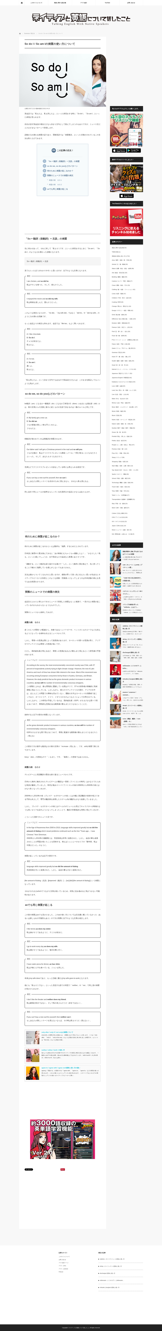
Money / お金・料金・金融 (120, 403)
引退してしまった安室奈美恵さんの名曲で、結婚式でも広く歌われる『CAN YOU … (132, 586)
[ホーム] (21, 3)
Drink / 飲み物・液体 (118, 314)
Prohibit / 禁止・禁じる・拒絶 (120, 436)
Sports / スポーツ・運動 (119, 474)
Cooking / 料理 (116, 302)
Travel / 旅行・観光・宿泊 (119, 487)
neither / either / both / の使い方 (53, 1050)
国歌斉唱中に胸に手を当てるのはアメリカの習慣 (133, 553)
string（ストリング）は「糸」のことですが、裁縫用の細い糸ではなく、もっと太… (133, 647)
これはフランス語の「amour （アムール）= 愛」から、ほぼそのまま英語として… (133, 700)
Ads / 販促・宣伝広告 (118, 273)
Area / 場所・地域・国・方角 (120, 260)
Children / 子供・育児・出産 (120, 298)
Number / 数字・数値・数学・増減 (122, 428)
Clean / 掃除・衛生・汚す (119, 285)
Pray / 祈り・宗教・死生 (119, 453)
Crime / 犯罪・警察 (117, 294)
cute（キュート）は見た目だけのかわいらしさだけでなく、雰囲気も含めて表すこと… (132, 573)
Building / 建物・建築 (118, 277)
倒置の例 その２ (55, 184)
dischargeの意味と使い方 (131, 652)
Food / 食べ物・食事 (118, 335)
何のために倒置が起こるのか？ (60, 171)
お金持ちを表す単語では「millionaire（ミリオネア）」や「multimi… (132, 672)
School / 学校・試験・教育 (120, 478)
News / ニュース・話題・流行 (120, 530)
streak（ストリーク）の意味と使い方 (132, 707)
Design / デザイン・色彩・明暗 (121, 310)
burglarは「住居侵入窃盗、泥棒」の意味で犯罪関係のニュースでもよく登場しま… (132, 687)
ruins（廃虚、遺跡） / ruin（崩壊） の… (131, 720)
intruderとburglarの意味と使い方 (133, 680)
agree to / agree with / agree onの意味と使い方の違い (61, 1068)
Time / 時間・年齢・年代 (119, 491)
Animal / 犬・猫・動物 (118, 264)
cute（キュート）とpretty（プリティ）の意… (132, 566)
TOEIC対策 (115, 252)
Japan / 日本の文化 (117, 525)
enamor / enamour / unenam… (129, 693)
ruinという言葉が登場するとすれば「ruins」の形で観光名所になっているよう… (132, 727)
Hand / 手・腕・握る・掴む (120, 356)
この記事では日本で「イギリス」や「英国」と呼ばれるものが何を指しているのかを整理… (132, 599)
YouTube (107, 3)
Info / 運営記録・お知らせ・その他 (122, 534)
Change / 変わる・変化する (120, 306)
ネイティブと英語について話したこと (79, 1327)
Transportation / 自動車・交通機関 (122, 499)
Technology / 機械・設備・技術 (121, 482)
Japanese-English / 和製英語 (120, 377)
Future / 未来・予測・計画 (119, 344)
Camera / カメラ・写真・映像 (121, 281)
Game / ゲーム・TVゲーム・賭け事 (122, 348)
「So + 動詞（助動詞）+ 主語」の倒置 (63, 161)
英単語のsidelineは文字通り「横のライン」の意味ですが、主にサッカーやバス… (132, 634)
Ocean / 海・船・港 (117, 432)
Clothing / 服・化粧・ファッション (122, 289)
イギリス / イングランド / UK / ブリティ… (132, 592)
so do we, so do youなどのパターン (62, 166)
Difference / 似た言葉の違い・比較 (122, 319)
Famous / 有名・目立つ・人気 (121, 327)
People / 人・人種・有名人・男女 (122, 445)
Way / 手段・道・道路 (118, 503)
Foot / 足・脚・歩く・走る (119, 331)
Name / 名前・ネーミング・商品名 (122, 419)
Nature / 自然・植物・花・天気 (121, 424)
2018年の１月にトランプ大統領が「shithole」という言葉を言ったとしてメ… (132, 612)
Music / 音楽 (115, 415)
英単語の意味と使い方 (118, 256)
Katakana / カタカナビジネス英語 (122, 382)
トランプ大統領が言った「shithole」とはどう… (130, 606)
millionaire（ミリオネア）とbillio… (132, 667)
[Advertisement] (63, 214)
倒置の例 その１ (55, 180)
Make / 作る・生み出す (118, 398)
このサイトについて (36, 3)
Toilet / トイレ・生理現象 (119, 495)
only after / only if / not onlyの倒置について (57, 1032)
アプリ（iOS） (63, 1265)
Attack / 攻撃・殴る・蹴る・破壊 (121, 268)
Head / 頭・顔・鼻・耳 (118, 365)
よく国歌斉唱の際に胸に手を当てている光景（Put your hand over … (132, 558)
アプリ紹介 (83, 3)
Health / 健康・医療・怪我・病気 (121, 361)
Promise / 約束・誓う (118, 449)
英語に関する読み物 (60, 3)
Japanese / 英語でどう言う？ (120, 373)
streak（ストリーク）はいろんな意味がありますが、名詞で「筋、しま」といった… (133, 713)
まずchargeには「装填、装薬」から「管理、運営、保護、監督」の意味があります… (132, 658)
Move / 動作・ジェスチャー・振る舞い (123, 407)
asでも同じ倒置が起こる (57, 189)
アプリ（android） (64, 1268)
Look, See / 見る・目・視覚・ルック (122, 390)
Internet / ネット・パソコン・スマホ (122, 369)
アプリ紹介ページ (63, 1262)
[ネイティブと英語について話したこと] (81, 27)
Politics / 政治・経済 (118, 440)
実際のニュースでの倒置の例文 (60, 175)
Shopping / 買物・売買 (118, 461)
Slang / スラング (117, 457)
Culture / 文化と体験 (118, 513)
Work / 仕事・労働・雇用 (119, 508)
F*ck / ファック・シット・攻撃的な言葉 (123, 340)
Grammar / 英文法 (29, 33)
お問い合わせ (131, 3)
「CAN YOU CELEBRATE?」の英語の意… (132, 579)
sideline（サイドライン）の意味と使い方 (132, 627)
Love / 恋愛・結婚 (117, 386)
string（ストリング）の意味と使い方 (132, 640)
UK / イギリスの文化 (118, 521)
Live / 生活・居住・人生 (119, 394)
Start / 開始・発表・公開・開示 (121, 466)
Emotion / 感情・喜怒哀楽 (119, 323)
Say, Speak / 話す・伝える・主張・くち (123, 470)
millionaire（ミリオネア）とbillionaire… (112, 1280)
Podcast (61, 1271)
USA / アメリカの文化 (118, 517)
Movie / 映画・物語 (117, 411)
